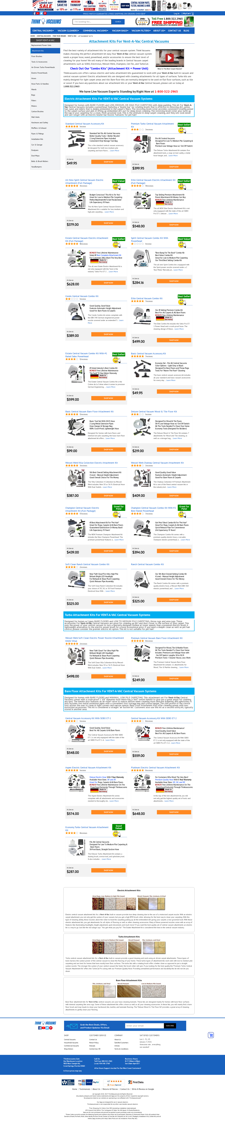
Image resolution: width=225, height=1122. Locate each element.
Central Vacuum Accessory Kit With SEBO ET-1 (88, 718)
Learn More (114, 150)
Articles (117, 1046)
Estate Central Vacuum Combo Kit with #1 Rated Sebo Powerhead (86, 355)
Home (32, 36)
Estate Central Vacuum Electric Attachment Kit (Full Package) (86, 239)
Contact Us (93, 1040)
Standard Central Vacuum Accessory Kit (84, 123)
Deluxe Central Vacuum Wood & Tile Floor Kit (154, 411)
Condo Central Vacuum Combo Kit (81, 296)
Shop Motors (68, 1049)
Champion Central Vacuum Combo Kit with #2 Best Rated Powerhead (153, 509)
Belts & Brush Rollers (39, 161)
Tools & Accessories (39, 62)
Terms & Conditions (121, 1049)
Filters (33, 100)
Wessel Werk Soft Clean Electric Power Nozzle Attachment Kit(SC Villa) (94, 639)
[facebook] (34, 13)
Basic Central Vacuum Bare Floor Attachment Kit (89, 411)
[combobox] (92, 22)
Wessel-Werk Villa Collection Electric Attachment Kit (91, 462)
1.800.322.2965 (173, 18)
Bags (33, 95)
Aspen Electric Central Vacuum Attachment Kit (88, 767)
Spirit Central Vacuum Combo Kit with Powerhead (149, 239)
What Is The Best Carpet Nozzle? (170, 69)
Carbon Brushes (37, 111)
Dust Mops (35, 155)
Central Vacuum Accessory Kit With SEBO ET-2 (154, 718)
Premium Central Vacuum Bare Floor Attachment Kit (157, 638)
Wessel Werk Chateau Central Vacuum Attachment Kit (157, 462)
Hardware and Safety (39, 122)
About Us (117, 1040)
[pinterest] (45, 13)
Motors (34, 106)
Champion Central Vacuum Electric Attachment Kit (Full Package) (82, 509)
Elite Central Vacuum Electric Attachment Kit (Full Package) (153, 181)
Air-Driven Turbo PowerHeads (43, 67)
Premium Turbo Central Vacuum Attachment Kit (152, 125)
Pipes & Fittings (37, 133)
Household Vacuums (71, 1043)
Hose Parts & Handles (40, 84)
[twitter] (41, 13)
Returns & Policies (110, 1089)
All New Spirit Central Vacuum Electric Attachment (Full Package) (84, 181)
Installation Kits (37, 139)
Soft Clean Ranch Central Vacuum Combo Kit (87, 564)
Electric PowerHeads (39, 73)
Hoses (33, 78)
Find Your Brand (59, 36)
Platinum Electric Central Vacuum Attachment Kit (155, 767)
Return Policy (94, 1043)
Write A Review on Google (143, 1089)
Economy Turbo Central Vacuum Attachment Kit (86, 829)
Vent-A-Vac (72, 36)
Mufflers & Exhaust (38, 128)
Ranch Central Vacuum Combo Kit (147, 564)
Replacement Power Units (41, 45)
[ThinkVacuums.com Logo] (46, 21)
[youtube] (37, 13)
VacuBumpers (36, 167)
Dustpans (34, 150)
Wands (33, 89)
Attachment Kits (38, 51)
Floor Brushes (36, 56)
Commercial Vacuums (71, 1046)
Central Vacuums (44, 36)
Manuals (92, 1046)
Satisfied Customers (121, 1043)
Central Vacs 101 (94, 1049)
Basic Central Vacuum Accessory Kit (148, 353)
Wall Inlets (35, 117)
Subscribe (170, 1026)
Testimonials (84, 1089)
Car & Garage (36, 145)
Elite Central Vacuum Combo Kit (146, 298)
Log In (176, 13)
